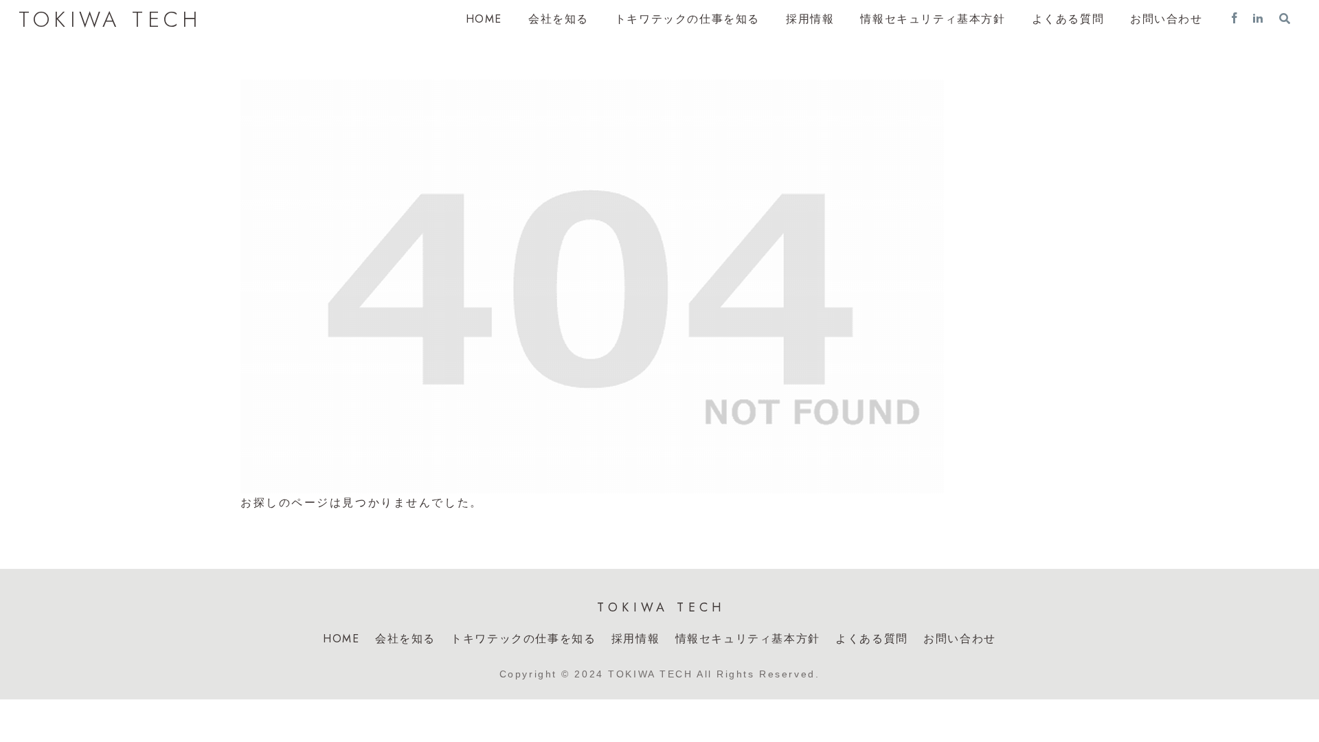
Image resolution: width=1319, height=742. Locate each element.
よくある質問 (871, 639)
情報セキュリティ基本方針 (747, 639)
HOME (341, 639)
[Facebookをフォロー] (1234, 19)
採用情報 (635, 639)
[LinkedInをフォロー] (1257, 19)
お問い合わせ (959, 639)
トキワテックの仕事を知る (523, 639)
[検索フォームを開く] (1284, 18)
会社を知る (405, 639)
